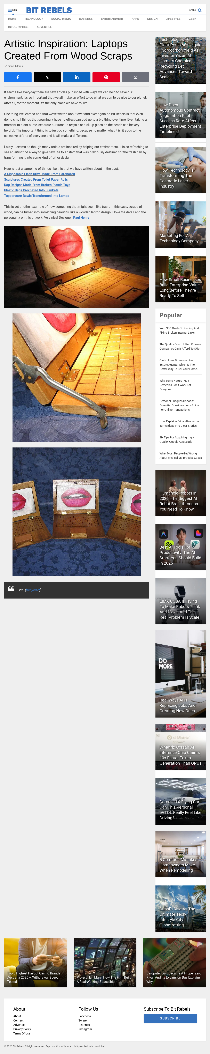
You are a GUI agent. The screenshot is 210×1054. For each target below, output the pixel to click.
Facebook (85, 1016)
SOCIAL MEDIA (61, 18)
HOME (12, 18)
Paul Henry (81, 218)
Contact (18, 1020)
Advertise (19, 1024)
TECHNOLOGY (33, 18)
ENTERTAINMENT (112, 18)
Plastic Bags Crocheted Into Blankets (31, 190)
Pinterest (84, 1024)
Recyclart (32, 590)
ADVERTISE (44, 27)
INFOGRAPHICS (18, 27)
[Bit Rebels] (47, 11)
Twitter (83, 1020)
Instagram (85, 1029)
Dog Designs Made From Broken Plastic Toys (37, 185)
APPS (135, 18)
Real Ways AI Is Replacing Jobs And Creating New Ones (177, 705)
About (17, 1016)
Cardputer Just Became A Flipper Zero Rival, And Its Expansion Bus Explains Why (173, 977)
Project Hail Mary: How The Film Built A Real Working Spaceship (104, 979)
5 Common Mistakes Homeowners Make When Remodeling (178, 865)
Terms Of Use (21, 1033)
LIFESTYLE (173, 18)
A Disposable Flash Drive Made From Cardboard (39, 174)
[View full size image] (76, 267)
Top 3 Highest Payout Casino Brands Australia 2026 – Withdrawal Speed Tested (33, 977)
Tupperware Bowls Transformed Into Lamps (36, 196)
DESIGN (152, 18)
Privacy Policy (22, 1029)
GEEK (192, 18)
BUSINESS (86, 18)
